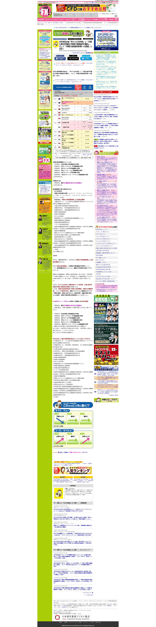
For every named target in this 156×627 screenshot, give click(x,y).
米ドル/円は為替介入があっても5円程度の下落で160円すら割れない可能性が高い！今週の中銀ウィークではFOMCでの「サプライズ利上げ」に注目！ (46, 264)
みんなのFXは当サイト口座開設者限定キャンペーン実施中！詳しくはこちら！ (79, 27)
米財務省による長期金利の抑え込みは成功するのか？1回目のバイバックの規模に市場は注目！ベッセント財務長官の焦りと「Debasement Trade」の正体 (46, 235)
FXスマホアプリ (100, 260)
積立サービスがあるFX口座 (103, 264)
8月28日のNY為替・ (43, 57)
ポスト (73, 55)
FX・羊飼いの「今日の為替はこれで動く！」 (55, 22)
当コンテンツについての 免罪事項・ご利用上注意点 (87, 154)
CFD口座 (98, 274)
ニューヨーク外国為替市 (44, 56)
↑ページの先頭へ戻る (88, 595)
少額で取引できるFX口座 (102, 250)
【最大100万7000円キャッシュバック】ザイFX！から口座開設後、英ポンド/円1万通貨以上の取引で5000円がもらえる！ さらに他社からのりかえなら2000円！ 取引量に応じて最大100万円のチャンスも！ (107, 185)
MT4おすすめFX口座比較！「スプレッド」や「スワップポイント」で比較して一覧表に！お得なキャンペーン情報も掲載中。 (106, 68)
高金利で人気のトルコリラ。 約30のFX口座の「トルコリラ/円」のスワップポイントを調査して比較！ (106, 83)
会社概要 (65, 622)
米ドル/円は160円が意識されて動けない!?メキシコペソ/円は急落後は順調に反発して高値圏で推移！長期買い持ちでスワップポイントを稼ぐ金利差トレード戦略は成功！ (45, 209)
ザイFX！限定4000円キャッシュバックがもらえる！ (45, 106)
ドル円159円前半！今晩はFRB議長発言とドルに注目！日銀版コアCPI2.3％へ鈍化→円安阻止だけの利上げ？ (45, 189)
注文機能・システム (101, 262)
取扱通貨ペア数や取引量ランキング (105, 253)
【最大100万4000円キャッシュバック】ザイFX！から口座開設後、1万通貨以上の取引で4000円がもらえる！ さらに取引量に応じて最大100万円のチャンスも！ (107, 177)
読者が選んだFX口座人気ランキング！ (106, 278)
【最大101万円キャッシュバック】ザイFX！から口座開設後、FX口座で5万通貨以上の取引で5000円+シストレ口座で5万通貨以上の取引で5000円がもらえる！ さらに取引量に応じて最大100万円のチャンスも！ (107, 200)
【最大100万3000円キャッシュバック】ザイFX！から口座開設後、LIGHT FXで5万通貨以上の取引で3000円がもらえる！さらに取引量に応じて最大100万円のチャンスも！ (107, 219)
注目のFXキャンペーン (102, 229)
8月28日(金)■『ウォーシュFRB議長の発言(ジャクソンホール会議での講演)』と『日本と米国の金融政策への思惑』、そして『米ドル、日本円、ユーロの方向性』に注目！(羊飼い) (108, 373)
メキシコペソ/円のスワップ (103, 238)
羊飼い (56, 47)
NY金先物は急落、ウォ (44, 55)
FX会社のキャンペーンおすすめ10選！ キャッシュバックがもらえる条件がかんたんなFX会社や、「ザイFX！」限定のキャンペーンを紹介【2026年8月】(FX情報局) (108, 391)
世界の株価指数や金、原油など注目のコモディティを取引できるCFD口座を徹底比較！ (106, 78)
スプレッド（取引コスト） (103, 231)
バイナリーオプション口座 (103, 276)
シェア (60, 55)
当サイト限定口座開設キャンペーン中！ (45, 92)
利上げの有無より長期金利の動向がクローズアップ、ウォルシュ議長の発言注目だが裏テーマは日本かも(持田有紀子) (108, 378)
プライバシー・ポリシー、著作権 (75, 622)
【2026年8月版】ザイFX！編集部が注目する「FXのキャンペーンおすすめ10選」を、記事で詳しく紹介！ (106, 63)
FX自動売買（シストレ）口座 (103, 271)
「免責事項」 (109, 605)
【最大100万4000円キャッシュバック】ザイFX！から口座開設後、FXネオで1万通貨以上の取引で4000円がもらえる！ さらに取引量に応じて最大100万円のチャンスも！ (107, 193)
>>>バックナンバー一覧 (88, 592)
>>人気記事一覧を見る (113, 395)
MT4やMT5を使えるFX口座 (103, 269)
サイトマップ (85, 622)
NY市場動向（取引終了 (44, 53)
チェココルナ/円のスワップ (103, 241)
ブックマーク (86, 55)
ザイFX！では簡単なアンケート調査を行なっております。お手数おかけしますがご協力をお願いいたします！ (106, 73)
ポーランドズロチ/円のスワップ (104, 245)
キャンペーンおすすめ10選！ (45, 33)
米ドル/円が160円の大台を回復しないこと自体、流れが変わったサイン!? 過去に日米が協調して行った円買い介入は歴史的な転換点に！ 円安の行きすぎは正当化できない (46, 250)
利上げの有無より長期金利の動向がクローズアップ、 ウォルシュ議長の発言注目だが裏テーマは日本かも (44, 174)
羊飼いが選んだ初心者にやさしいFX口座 (106, 248)
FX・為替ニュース (101, 257)
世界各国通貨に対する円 (44, 52)
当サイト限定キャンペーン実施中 (45, 63)
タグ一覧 (92, 622)
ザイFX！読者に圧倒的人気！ (45, 74)
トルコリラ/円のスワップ (102, 236)
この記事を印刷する (76, 52)
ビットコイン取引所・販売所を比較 (105, 281)
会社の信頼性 (99, 255)
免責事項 (60, 622)
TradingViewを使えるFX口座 (103, 267)
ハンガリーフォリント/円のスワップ (105, 243)
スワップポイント (100, 234)
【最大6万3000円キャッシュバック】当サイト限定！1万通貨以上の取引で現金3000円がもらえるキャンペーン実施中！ (107, 158)
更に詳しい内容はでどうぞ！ (70, 452)
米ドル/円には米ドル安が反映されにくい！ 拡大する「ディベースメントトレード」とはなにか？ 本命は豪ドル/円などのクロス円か (46, 221)
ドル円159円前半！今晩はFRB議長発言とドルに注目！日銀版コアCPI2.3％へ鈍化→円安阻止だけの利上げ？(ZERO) (108, 382)
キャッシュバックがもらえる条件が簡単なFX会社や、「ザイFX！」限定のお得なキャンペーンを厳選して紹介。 (73, 463)
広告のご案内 (97, 622)
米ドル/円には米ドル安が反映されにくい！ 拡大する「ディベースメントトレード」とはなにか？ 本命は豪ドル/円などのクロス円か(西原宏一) (108, 386)
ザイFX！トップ (40, 22)
